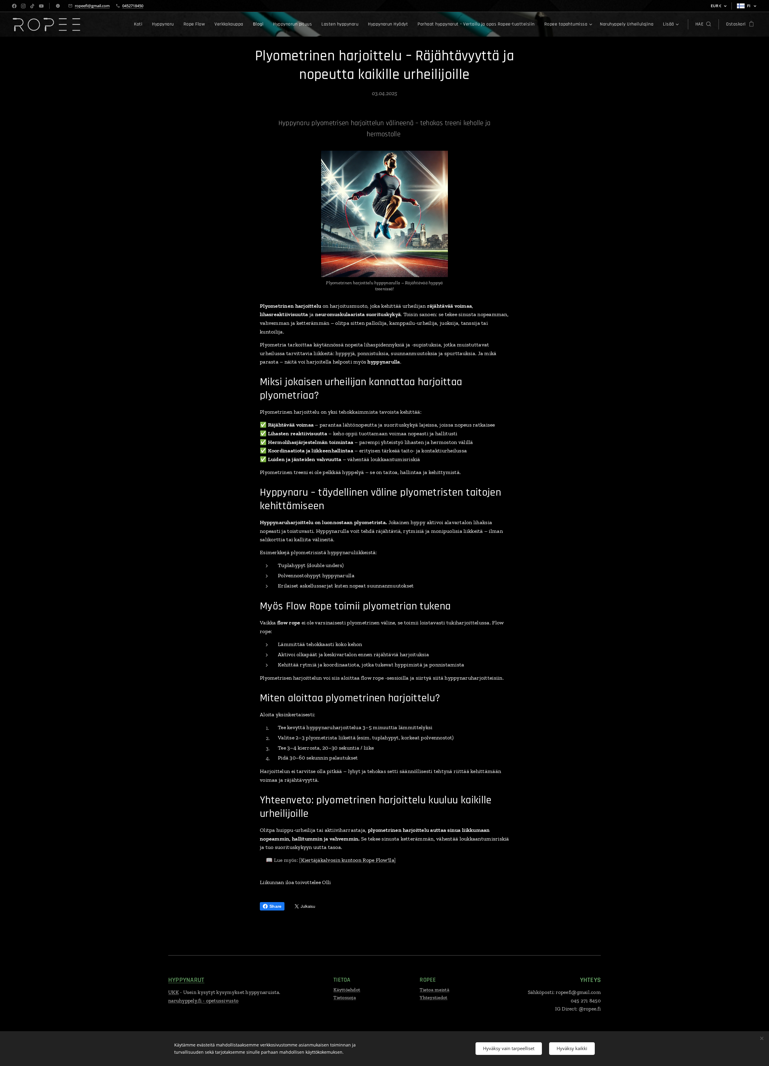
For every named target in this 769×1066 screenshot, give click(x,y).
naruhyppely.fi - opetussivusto (203, 1001)
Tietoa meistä (434, 989)
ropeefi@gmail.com (92, 5)
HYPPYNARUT (186, 980)
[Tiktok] (32, 6)
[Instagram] (23, 6)
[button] (703, 24)
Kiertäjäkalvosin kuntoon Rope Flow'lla (347, 860)
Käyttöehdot (346, 989)
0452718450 (132, 5)
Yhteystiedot (433, 997)
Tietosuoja (344, 997)
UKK (173, 992)
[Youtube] (41, 6)
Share (275, 906)
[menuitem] (139, 24)
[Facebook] (14, 6)
